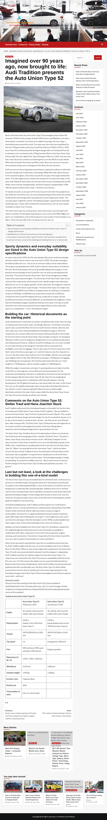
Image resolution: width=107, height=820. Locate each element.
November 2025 (82, 134)
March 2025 (80, 166)
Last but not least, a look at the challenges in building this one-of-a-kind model (37, 240)
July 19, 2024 (16, 83)
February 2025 (81, 171)
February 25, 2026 (72, 806)
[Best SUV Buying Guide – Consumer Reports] (15, 738)
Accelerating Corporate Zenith (85, 255)
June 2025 (79, 154)
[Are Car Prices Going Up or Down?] (94, 786)
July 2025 (79, 150)
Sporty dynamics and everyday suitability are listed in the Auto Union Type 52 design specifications (37, 230)
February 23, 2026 (40, 753)
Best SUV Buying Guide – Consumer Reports (13, 750)
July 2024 (79, 199)
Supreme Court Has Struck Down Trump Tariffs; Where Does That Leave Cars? (88, 93)
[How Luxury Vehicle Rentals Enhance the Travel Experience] (33, 786)
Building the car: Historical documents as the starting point (30, 234)
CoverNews (60, 817)
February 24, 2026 (17, 756)
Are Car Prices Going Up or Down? (88, 100)
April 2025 (79, 162)
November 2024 (82, 183)
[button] (102, 44)
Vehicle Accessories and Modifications (85, 238)
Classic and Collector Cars (85, 229)
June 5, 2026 (56, 804)
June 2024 (79, 203)
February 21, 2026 (64, 768)
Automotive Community (84, 220)
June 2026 (79, 118)
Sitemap (45, 45)
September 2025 (82, 142)
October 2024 (81, 187)
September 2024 (82, 191)
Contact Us (23, 45)
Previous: (20, 715)
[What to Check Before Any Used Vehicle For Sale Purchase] (53, 786)
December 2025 (82, 130)
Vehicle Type (9, 56)
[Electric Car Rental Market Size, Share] (38, 738)
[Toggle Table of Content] (66, 225)
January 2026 (81, 126)
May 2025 (79, 158)
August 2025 (80, 146)
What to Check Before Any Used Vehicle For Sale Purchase (88, 86)
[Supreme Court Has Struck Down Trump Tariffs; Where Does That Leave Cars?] (73, 786)
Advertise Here (11, 45)
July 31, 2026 (15, 802)
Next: (56, 713)
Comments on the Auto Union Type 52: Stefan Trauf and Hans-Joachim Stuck (37, 237)
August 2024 (80, 195)
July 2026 (79, 113)
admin (9, 83)
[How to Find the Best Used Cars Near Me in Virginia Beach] (13, 786)
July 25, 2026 (36, 802)
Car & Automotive (82, 225)
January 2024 (81, 207)
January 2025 (81, 175)
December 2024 (82, 179)
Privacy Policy (34, 45)
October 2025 (81, 138)
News (78, 233)
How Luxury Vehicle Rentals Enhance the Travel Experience (87, 79)
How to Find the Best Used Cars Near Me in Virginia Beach (87, 73)
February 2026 (81, 122)
